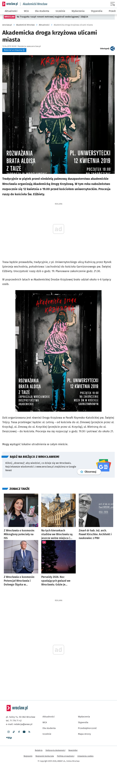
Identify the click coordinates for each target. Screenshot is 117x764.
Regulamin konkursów (44, 756)
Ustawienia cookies (85, 756)
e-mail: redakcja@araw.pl (19, 724)
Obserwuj (93, 471)
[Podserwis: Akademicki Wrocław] (34, 4)
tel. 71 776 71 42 (13, 720)
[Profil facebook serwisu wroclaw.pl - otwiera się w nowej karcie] (19, 732)
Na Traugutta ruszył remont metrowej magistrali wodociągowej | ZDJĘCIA (52, 16)
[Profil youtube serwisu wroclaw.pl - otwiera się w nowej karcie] (24, 732)
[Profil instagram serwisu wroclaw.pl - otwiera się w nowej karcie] (8, 732)
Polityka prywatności (65, 756)
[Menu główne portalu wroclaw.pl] (112, 4)
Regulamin (28, 756)
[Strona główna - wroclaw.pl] (10, 4)
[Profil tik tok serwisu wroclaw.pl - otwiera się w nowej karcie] (13, 732)
